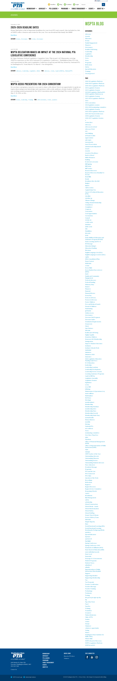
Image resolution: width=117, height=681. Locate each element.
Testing (87, 595)
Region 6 (87, 484)
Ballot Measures (90, 157)
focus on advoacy (90, 297)
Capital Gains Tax (90, 190)
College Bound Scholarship (93, 202)
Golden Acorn (89, 313)
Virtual (87, 624)
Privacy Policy (82, 677)
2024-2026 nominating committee (95, 107)
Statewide (88, 556)
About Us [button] (100, 9)
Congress (88, 209)
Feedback (68, 4)
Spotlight (88, 541)
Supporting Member (91, 575)
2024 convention (41, 99)
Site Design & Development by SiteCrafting (96, 677)
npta (86, 437)
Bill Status (88, 166)
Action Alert (88, 122)
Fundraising (88, 308)
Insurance (88, 357)
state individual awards (92, 552)
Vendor (87, 619)
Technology (88, 591)
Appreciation (89, 138)
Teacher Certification (91, 584)
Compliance (88, 207)
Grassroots (88, 324)
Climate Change (90, 200)
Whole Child (88, 638)
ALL (86, 131)
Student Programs (91, 560)
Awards (87, 36)
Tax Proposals (89, 582)
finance (87, 286)
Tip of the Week (90, 602)
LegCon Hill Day (59, 71)
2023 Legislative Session (92, 96)
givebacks (88, 311)
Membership (31, 9)
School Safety (89, 511)
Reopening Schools (91, 491)
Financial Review (90, 293)
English (98, 0)
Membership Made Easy (92, 415)
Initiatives (88, 352)
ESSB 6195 (88, 263)
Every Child (88, 268)
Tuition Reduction (90, 615)
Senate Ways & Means (91, 515)
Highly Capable (89, 335)
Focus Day (88, 295)
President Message (91, 467)
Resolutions (88, 495)
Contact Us (14, 669)
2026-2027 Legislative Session (94, 118)
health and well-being (91, 332)
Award (87, 148)
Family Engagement (78, 9)
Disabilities (88, 231)
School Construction (91, 504)
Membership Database (92, 406)
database (88, 224)
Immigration (89, 341)
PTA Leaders (53, 9)
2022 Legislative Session (92, 90)
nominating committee (92, 433)
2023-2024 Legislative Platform (94, 98)
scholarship (88, 502)
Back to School (89, 155)
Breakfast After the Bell (92, 181)
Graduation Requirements (93, 321)
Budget (87, 183)
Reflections (88, 65)
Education (88, 38)
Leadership (25, 71)
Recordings (88, 480)
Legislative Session (91, 380)
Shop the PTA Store (69, 656)
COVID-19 (88, 220)
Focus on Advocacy (91, 300)
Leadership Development (93, 369)
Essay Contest (89, 261)
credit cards (89, 222)
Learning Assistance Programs (94, 374)
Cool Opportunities (91, 213)
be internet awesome (91, 162)
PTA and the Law (90, 471)
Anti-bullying (89, 133)
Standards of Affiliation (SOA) (94, 547)
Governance (24, 39)
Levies (87, 385)
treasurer (88, 613)
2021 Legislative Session (92, 88)
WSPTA (18, 6)
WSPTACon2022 (90, 645)
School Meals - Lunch (91, 506)
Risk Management (90, 497)
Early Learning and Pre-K (93, 241)
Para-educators (90, 465)
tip (86, 599)
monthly (87, 422)
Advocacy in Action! (91, 127)
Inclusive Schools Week (92, 348)
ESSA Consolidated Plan (92, 259)
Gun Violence (89, 328)
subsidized (88, 565)
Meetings (88, 400)
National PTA (68, 71)
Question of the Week (91, 478)
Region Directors (90, 487)
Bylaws (87, 185)
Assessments (89, 142)
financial (87, 291)
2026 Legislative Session (92, 116)
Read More (14, 35)
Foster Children (90, 302)
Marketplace (89, 395)
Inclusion (88, 346)
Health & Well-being (91, 49)
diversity (87, 233)
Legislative (33, 71)
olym (86, 449)
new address (89, 428)
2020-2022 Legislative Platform (94, 85)
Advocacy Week (90, 129)
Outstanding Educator (92, 458)
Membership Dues (90, 411)
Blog (61, 4)
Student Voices (89, 563)
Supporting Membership (92, 578)
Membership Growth (91, 413)
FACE (86, 274)
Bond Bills (88, 177)
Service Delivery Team (92, 517)
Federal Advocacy (90, 280)
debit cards (88, 226)
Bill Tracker (88, 168)
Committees (89, 205)
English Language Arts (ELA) (93, 252)
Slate (86, 524)
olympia (87, 452)
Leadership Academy (91, 367)
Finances (88, 45)
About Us (45, 667)
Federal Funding (90, 282)
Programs (64, 9)
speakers (54, 99)
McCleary (88, 398)
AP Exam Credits (90, 135)
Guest (87, 326)
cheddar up (88, 198)
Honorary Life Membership (93, 339)
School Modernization (92, 508)
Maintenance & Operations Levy (95, 391)
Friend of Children (90, 306)
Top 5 (87, 604)
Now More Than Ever (91, 435)
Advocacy (42, 9)
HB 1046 (87, 330)
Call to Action (89, 187)
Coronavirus (89, 215)
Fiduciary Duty (89, 284)
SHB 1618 (88, 519)
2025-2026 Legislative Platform (94, 111)
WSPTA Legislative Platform (93, 643)
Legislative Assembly (91, 378)
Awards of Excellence (91, 153)
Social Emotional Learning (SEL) (95, 526)
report (87, 493)
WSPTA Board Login (17, 677)
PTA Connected (90, 473)
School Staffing (89, 513)
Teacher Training (90, 588)
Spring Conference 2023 (92, 545)
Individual (88, 350)
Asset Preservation (91, 144)
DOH (86, 235)
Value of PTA (89, 617)
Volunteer (88, 626)
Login (77, 4)
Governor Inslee (90, 319)
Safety (38, 71)
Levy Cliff (88, 387)
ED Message (89, 244)
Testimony (88, 593)
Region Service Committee (93, 489)
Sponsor (87, 536)
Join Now (53, 4)
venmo (87, 621)
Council (87, 218)
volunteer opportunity (92, 628)
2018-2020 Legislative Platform (94, 83)
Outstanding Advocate (92, 456)
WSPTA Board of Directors (93, 641)
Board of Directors (91, 170)
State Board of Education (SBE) (94, 550)
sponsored (88, 539)
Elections (88, 250)
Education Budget (90, 246)
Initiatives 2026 (89, 354)
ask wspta (88, 140)
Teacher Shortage (90, 586)
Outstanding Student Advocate (94, 462)
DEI (86, 229)
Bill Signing (88, 164)
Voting (87, 630)
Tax (86, 580)
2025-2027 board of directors (94, 114)
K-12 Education (89, 363)
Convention (88, 211)
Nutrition (88, 439)
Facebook (87, 657)
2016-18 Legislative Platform (94, 81)
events (34, 39)
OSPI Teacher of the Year (93, 454)
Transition (88, 610)
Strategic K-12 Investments (93, 558)
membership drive (90, 409)
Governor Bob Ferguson (92, 317)
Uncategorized (89, 73)
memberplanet (89, 402)
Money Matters (90, 420)
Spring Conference (91, 543)
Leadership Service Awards (93, 371)
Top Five (87, 606)
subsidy (87, 567)
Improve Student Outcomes (93, 343)
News (87, 58)
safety (87, 500)
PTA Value (88, 476)
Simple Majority (90, 521)
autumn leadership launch (93, 146)
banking (87, 159)
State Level (88, 554)
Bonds (87, 179)
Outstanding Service (91, 460)
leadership (88, 365)
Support (87, 573)
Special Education (90, 69)
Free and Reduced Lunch (92, 304)
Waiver (87, 632)
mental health (89, 417)
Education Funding (91, 248)
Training (30, 99)
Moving (87, 424)
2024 (86, 100)
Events (91, 9)
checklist (87, 196)
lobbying (87, 389)
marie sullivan (89, 393)
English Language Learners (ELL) (95, 254)
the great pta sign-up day (93, 597)
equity (87, 257)
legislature (88, 382)
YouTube (92, 657)
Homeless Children (91, 337)
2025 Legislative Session (92, 109)
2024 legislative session (92, 105)
